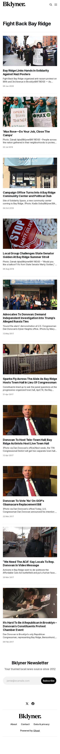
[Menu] (55, 4)
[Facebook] (32, 703)
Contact (25, 724)
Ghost (36, 730)
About (13, 724)
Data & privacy (42, 724)
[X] (27, 703)
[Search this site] (50, 4)
